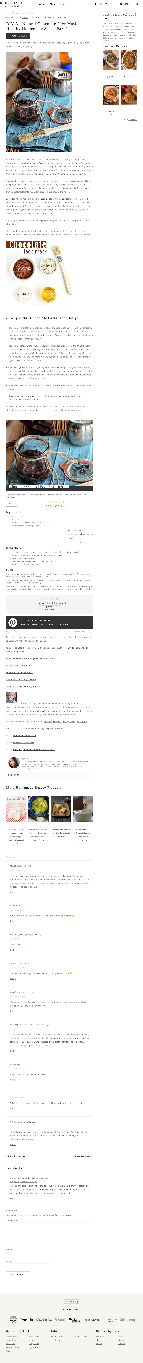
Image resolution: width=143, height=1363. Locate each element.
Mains (99, 1340)
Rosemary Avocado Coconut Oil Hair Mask (34, 749)
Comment (11, 1220)
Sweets (121, 1343)
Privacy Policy (58, 1336)
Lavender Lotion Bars (23, 742)
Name (9, 1250)
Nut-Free (10, 1343)
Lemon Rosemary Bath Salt (19, 672)
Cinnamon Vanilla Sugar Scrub (21, 679)
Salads (99, 1343)
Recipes (41, 4)
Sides (121, 1336)
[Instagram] (15, 775)
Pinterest (57, 721)
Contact (63, 4)
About (53, 4)
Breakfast (100, 1336)
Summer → (132, 120)
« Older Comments (15, 1156)
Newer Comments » (83, 1156)
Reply (13, 892)
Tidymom (15, 174)
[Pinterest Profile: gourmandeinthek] (14, 622)
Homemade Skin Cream (24, 735)
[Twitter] (18, 775)
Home (8, 13)
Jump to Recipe (19, 36)
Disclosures (56, 1340)
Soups (121, 1340)
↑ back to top (71, 1301)
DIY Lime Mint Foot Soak (18, 665)
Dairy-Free (34, 1343)
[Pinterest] (12, 775)
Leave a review (50, 608)
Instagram (82, 721)
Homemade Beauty (28, 13)
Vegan (32, 1340)
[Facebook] (8, 775)
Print (11, 503)
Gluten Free (11, 1336)
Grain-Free (34, 1336)
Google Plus (69, 721)
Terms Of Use (80, 1336)
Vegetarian (11, 1340)
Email (9, 1261)
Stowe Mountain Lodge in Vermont (46, 199)
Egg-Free (33, 1347)
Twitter (47, 721)
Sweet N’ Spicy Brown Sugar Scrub (23, 686)
